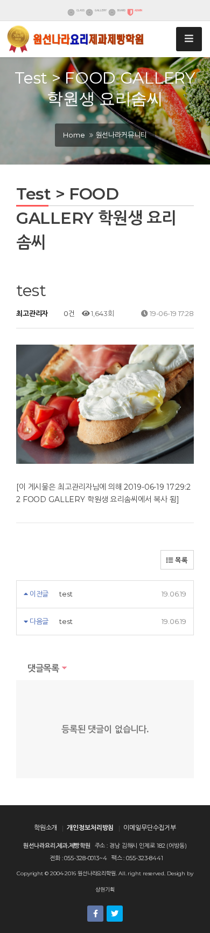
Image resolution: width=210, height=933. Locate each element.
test (65, 593)
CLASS (80, 10)
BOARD (121, 10)
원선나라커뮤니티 (121, 135)
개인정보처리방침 (90, 828)
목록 (180, 560)
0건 (68, 313)
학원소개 (46, 828)
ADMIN (138, 10)
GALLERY (101, 10)
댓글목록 (42, 668)
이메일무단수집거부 (149, 828)
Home (74, 135)
